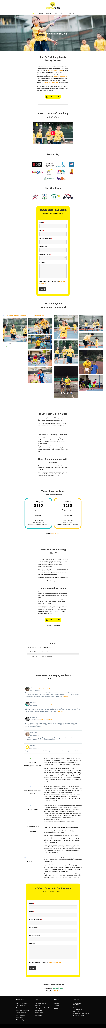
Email (41, 230)
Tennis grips (38, 1015)
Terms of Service (55, 533)
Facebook (56, 1005)
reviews (56, 679)
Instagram (56, 1003)
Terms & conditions (21, 1015)
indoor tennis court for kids (51, 82)
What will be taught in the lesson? (39, 652)
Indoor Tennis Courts (21, 1003)
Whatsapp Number (45, 238)
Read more (65, 696)
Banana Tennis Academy (45, 688)
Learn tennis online (21, 1005)
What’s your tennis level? (42, 1008)
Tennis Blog (38, 1005)
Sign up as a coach (21, 1012)
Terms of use (19, 1017)
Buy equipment (20, 1008)
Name (41, 222)
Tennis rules (38, 1010)
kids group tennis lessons (60, 76)
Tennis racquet (39, 1012)
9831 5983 (56, 991)
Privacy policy (20, 1020)
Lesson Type (43, 246)
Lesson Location (45, 254)
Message (42, 262)
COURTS (48, 13)
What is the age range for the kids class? (41, 647)
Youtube (56, 1008)
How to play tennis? (40, 1003)
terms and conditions (55, 962)
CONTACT (71, 13)
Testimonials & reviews (22, 1010)
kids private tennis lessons (55, 70)
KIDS (33, 13)
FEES (56, 13)
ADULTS (40, 13)
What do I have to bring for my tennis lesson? (42, 656)
